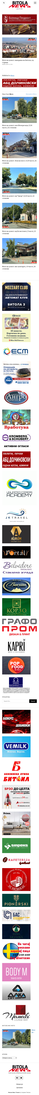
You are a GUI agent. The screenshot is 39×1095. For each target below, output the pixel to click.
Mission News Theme (13, 1092)
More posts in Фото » (31, 94)
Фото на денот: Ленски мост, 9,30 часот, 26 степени (19, 161)
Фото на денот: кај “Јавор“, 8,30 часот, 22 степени (18, 197)
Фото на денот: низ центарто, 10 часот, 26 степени (19, 267)
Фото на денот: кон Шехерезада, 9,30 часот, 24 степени (17, 126)
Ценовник (19, 1087)
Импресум (19, 1084)
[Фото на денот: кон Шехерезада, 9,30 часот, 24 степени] (16, 1038)
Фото (12, 75)
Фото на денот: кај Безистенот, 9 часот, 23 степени (19, 232)
